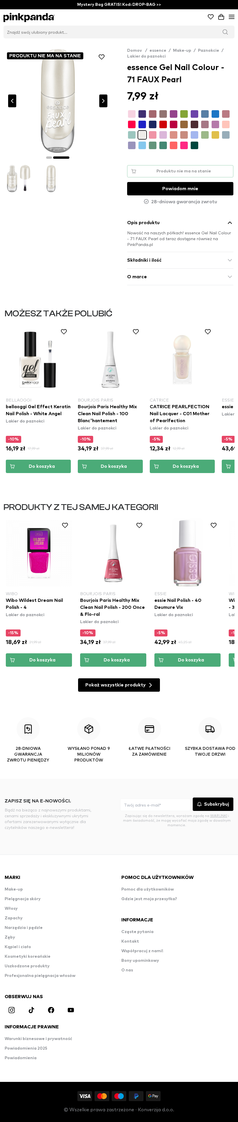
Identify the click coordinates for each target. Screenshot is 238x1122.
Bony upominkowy (140, 961)
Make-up (182, 51)
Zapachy (14, 918)
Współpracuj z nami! (142, 951)
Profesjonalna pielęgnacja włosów (40, 976)
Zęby (10, 937)
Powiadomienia (21, 1058)
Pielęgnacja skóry (23, 899)
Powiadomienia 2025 (26, 1048)
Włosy (11, 909)
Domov (137, 51)
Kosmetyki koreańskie (28, 957)
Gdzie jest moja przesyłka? (149, 899)
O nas (127, 970)
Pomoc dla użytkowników (147, 889)
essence (157, 51)
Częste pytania (137, 932)
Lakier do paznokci (146, 56)
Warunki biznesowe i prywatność (38, 1039)
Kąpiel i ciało (18, 947)
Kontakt (130, 941)
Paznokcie (208, 51)
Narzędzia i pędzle (24, 928)
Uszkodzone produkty (27, 966)
